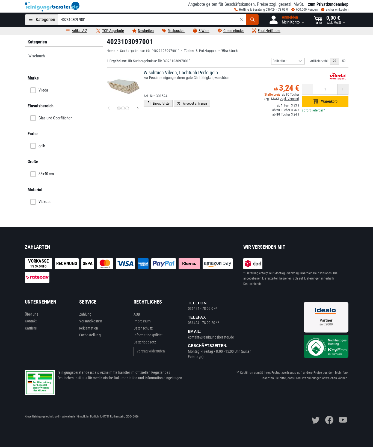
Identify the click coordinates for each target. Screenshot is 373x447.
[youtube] (343, 419)
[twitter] (315, 419)
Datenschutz (143, 328)
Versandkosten (90, 321)
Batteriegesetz (145, 342)
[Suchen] (252, 19)
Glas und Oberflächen (55, 118)
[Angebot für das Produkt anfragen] (192, 103)
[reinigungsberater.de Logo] (52, 6)
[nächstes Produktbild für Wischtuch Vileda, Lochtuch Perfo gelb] (137, 108)
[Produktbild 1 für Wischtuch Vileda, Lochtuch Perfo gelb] (119, 108)
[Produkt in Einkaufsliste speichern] (158, 103)
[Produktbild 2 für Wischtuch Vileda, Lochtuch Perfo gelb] (123, 108)
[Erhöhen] (343, 89)
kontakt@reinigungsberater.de (211, 337)
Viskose (45, 201)
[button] (286, 19)
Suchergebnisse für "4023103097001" (149, 51)
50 (343, 61)
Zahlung (85, 314)
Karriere (31, 328)
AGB (137, 314)
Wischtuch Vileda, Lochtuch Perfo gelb (181, 72)
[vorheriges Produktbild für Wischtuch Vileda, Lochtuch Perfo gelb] (108, 108)
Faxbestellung (90, 335)
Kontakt (31, 321)
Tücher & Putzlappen (200, 51)
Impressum (142, 321)
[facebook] (329, 419)
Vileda (43, 90)
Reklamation (88, 328)
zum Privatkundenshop (328, 4)
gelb (42, 145)
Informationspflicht (148, 335)
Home (111, 51)
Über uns (32, 314)
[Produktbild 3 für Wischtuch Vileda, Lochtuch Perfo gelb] (127, 108)
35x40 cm (46, 173)
